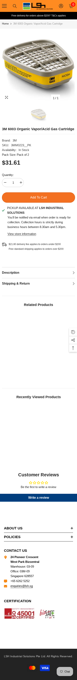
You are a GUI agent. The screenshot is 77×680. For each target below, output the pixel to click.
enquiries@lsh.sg (21, 586)
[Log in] (61, 6)
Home (5, 23)
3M (15, 140)
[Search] (14, 6)
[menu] (4, 6)
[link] (20, 370)
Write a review (38, 497)
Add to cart (38, 197)
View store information (22, 234)
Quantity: (8, 175)
